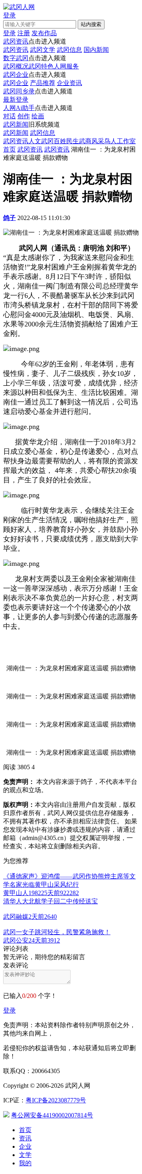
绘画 (38, 116)
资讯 (25, 1138)
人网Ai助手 (19, 107)
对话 (9, 116)
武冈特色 (41, 66)
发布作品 (44, 33)
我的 (25, 1163)
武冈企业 (15, 74)
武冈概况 (15, 66)
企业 (25, 1146)
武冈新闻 (15, 124)
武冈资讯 (15, 41)
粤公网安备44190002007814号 (52, 1115)
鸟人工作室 (120, 141)
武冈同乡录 (19, 91)
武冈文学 (42, 49)
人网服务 (66, 66)
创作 (23, 116)
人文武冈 (41, 141)
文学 (25, 1154)
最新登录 (15, 99)
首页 (9, 149)
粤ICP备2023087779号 (56, 1100)
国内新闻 (96, 49)
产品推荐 (42, 83)
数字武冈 (15, 58)
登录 (9, 1010)
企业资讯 (69, 83)
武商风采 (91, 141)
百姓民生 (66, 141)
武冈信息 (69, 49)
